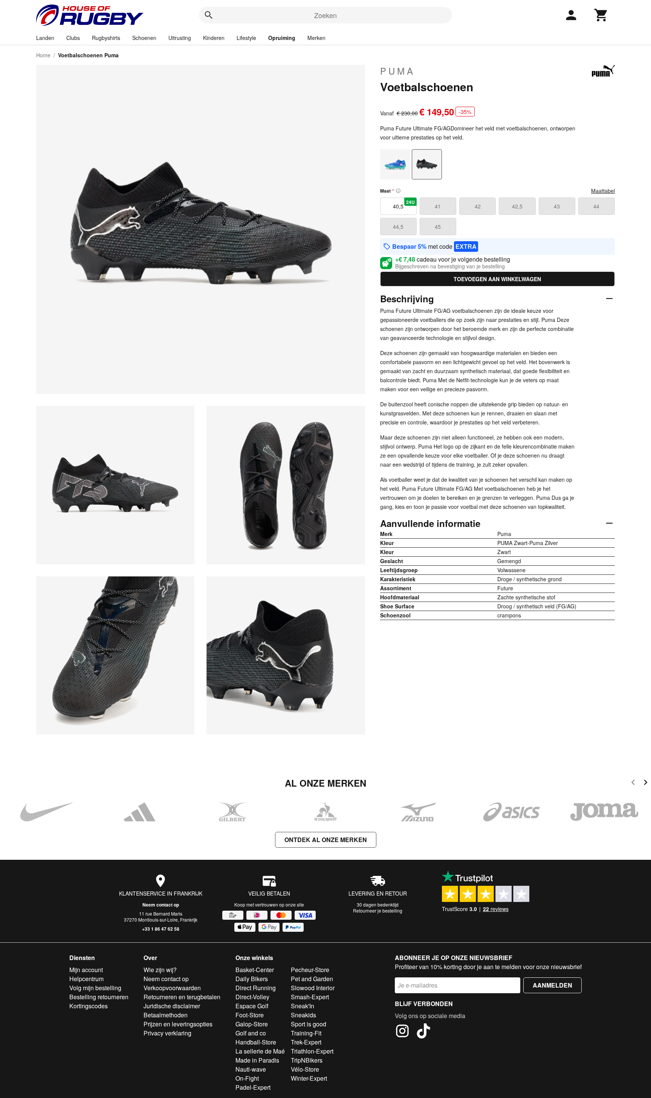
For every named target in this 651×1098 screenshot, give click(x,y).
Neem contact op (160, 905)
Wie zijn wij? (160, 969)
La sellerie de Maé (260, 1051)
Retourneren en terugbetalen (182, 996)
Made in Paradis (257, 1060)
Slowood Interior (313, 987)
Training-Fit (306, 1033)
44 (596, 206)
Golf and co (250, 1033)
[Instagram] (402, 1032)
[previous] (633, 783)
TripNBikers (306, 1060)
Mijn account (86, 969)
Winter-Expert (309, 1078)
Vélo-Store (305, 1069)
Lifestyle (246, 37)
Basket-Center (254, 969)
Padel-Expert (252, 1087)
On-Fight (247, 1078)
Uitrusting (179, 37)
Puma (397, 71)
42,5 (517, 206)
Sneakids (303, 1015)
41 (438, 206)
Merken (316, 37)
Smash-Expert (310, 996)
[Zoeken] (208, 15)
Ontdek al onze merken (325, 839)
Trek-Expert (306, 1042)
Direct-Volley (252, 996)
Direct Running (255, 987)
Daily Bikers (251, 978)
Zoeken (325, 15)
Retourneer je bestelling (377, 910)
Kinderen (214, 37)
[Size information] (398, 190)
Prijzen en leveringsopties (178, 1024)
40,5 (404, 204)
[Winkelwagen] (601, 15)
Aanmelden (552, 985)
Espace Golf (251, 1006)
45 (438, 226)
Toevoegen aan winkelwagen (497, 279)
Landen (45, 37)
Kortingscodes (88, 1006)
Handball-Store (255, 1042)
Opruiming (281, 37)
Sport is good (308, 1024)
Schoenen (144, 37)
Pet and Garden (312, 978)
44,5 (398, 226)
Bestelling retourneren (98, 996)
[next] (645, 783)
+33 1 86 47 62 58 (160, 928)
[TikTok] (423, 1032)
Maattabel (603, 190)
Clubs (73, 37)
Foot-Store (249, 1015)
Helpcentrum (86, 978)
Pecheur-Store (310, 969)
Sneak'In (302, 1006)
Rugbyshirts (106, 37)
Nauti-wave (250, 1069)
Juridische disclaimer (172, 1006)
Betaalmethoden (166, 1015)
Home (43, 55)
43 (557, 206)
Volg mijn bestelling (95, 987)
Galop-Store (251, 1024)
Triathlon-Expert (312, 1051)
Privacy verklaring (167, 1033)
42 (478, 206)
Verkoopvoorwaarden (172, 987)
